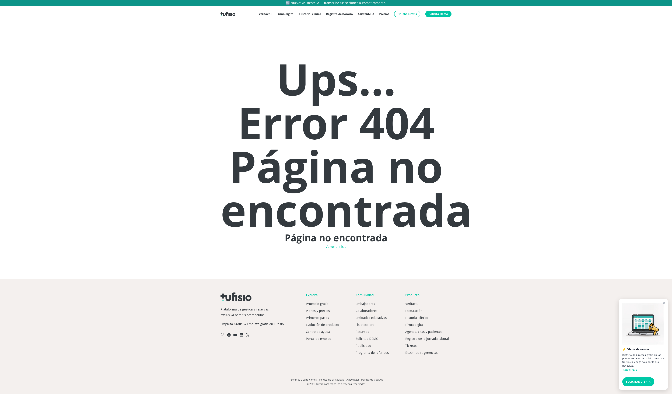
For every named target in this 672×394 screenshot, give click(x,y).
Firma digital (414, 325)
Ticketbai (411, 346)
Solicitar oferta (638, 381)
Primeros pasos (317, 318)
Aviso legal (352, 379)
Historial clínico (416, 318)
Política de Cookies (372, 379)
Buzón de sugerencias (421, 352)
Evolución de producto (322, 325)
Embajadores (365, 304)
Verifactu (411, 304)
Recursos (362, 332)
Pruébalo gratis (317, 304)
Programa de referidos (372, 352)
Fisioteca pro (365, 325)
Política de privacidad (331, 379)
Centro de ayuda (318, 332)
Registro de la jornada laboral (427, 339)
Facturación (413, 311)
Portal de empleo (318, 339)
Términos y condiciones (303, 379)
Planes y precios (318, 311)
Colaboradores (366, 311)
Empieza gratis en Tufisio (265, 324)
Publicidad (363, 346)
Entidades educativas (371, 318)
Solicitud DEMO (367, 339)
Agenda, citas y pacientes (423, 332)
